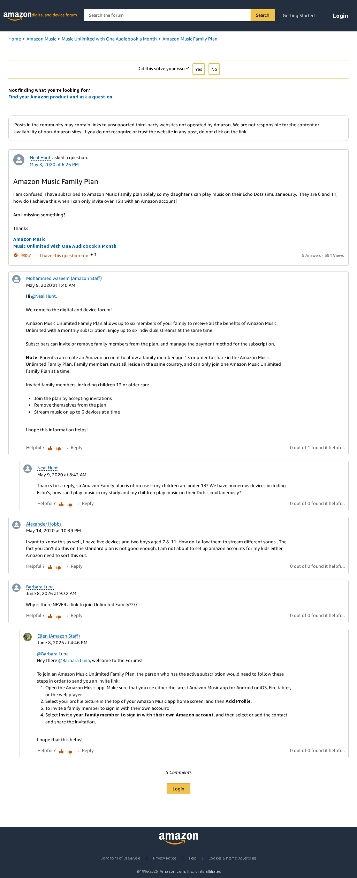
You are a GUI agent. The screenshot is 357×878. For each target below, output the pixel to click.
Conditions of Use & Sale (120, 858)
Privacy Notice (164, 858)
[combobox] (179, 15)
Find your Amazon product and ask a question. (61, 96)
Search (262, 15)
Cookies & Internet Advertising (232, 858)
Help (192, 858)
